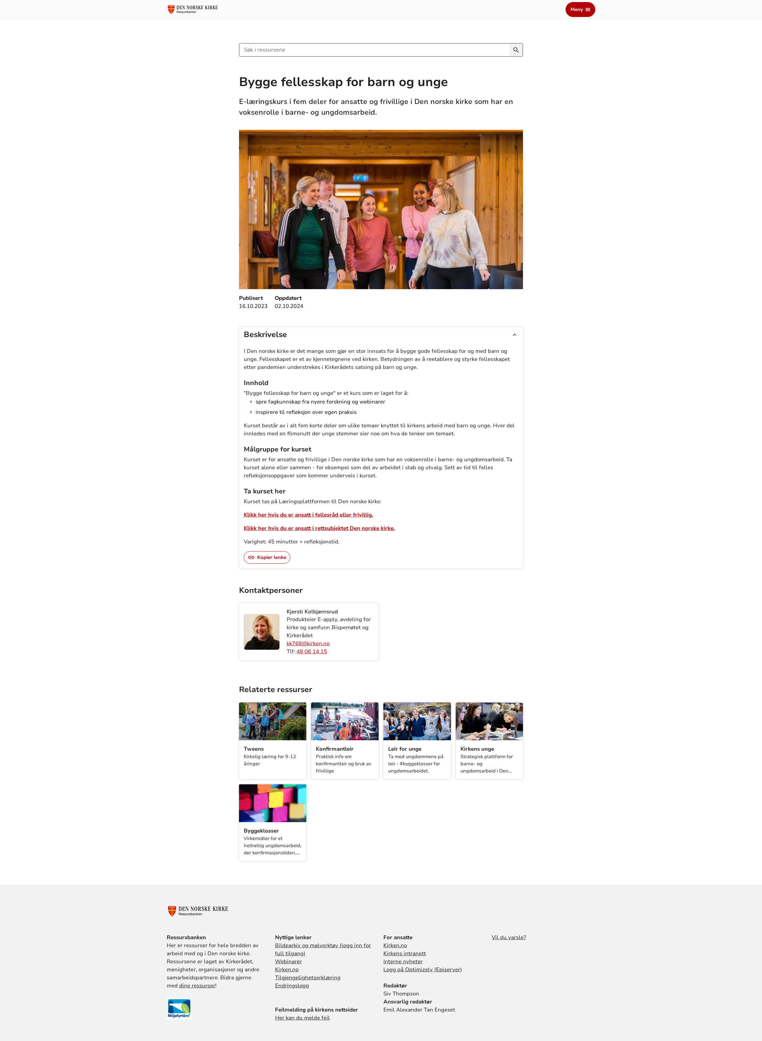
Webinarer (288, 961)
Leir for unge (404, 748)
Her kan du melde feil (302, 1017)
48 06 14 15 (311, 651)
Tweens (254, 748)
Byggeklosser (261, 830)
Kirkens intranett (404, 953)
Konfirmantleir (335, 748)
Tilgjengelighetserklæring (308, 977)
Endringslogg (292, 985)
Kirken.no (287, 969)
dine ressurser (197, 985)
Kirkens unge (477, 748)
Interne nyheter (403, 961)
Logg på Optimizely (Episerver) (422, 969)
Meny (577, 9)
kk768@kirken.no (308, 643)
